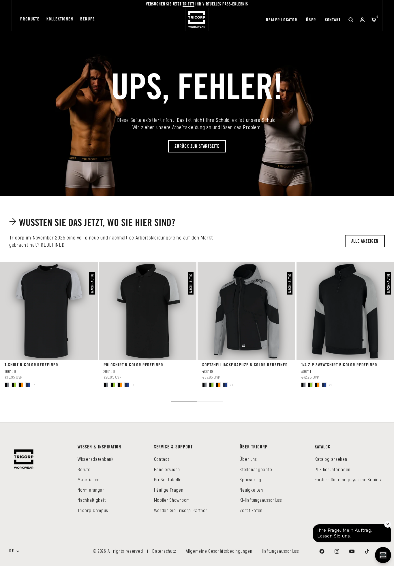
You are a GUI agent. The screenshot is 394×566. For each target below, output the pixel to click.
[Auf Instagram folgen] (337, 551)
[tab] (93, 223)
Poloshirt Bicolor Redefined (133, 365)
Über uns (248, 459)
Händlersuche (167, 469)
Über (311, 20)
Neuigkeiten (251, 490)
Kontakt (333, 20)
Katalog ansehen (331, 459)
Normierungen (91, 490)
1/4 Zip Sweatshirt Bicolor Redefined (339, 365)
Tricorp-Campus (93, 510)
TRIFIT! (188, 5)
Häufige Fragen (168, 490)
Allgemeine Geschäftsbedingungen (219, 551)
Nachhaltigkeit (92, 500)
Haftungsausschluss (280, 551)
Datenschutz (164, 551)
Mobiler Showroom (172, 500)
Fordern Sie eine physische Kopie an (350, 479)
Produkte (30, 19)
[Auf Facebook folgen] (322, 551)
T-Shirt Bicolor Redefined (31, 365)
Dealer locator (281, 20)
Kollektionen (59, 19)
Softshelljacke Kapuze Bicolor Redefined (245, 365)
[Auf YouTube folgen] (352, 551)
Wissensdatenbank (96, 459)
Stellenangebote (256, 469)
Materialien (89, 479)
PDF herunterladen (332, 469)
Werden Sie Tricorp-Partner (180, 510)
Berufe (87, 19)
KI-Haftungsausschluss (261, 500)
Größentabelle (168, 479)
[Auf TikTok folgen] (367, 551)
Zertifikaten (251, 510)
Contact (161, 459)
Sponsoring (250, 479)
